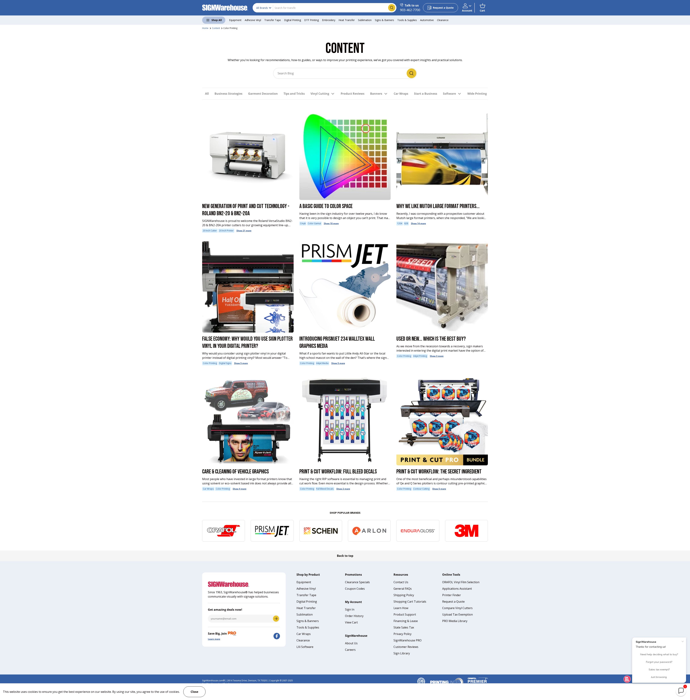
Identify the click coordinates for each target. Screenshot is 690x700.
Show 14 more (418, 223)
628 (406, 223)
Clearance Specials (357, 582)
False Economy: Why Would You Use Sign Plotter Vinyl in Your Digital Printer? (247, 342)
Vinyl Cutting (319, 94)
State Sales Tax (404, 627)
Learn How (401, 608)
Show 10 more (331, 223)
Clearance (442, 20)
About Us (351, 643)
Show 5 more (241, 363)
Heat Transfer (347, 20)
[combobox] (324, 7)
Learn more (214, 639)
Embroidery (328, 20)
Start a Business (425, 94)
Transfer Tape (272, 20)
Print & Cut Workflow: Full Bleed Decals (338, 471)
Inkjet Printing (420, 356)
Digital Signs (225, 363)
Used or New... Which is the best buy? (431, 338)
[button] (482, 8)
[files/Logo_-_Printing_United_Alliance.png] (446, 679)
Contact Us (401, 582)
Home (205, 28)
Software (449, 94)
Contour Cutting (421, 488)
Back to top (345, 556)
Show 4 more (239, 488)
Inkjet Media (322, 363)
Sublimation (365, 20)
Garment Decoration (263, 94)
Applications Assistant (457, 589)
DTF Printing (311, 20)
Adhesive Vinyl (253, 20)
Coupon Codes (355, 589)
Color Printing (230, 28)
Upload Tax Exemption (457, 614)
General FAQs (403, 589)
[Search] (411, 73)
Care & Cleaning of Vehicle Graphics (235, 471)
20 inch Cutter (210, 230)
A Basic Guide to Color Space (326, 206)
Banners (376, 94)
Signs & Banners (384, 20)
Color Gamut (314, 223)
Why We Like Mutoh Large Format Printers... (438, 206)
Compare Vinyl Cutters (457, 608)
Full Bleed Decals (325, 488)
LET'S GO (276, 619)
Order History (354, 616)
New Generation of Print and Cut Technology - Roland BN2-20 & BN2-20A (245, 210)
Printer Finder (451, 595)
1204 (399, 223)
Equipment (235, 20)
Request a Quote (453, 602)
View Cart (351, 622)
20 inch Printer (226, 230)
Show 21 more (243, 230)
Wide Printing (477, 94)
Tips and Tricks (294, 94)
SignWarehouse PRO (408, 640)
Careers (350, 650)
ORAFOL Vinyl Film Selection (460, 582)
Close (194, 692)
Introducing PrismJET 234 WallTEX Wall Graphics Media (337, 342)
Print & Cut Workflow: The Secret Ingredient (439, 471)
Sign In (349, 609)
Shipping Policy (404, 595)
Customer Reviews (406, 647)
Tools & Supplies (407, 20)
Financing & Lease (406, 621)
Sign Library (402, 653)
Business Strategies (228, 94)
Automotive (427, 20)
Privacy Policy (402, 634)
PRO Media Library (454, 621)
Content (216, 28)
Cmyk (303, 223)
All (207, 94)
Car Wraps (401, 94)
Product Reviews (352, 94)
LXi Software (304, 647)
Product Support (405, 614)
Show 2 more (343, 488)
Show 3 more (436, 356)
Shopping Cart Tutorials (410, 602)
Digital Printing (292, 20)
